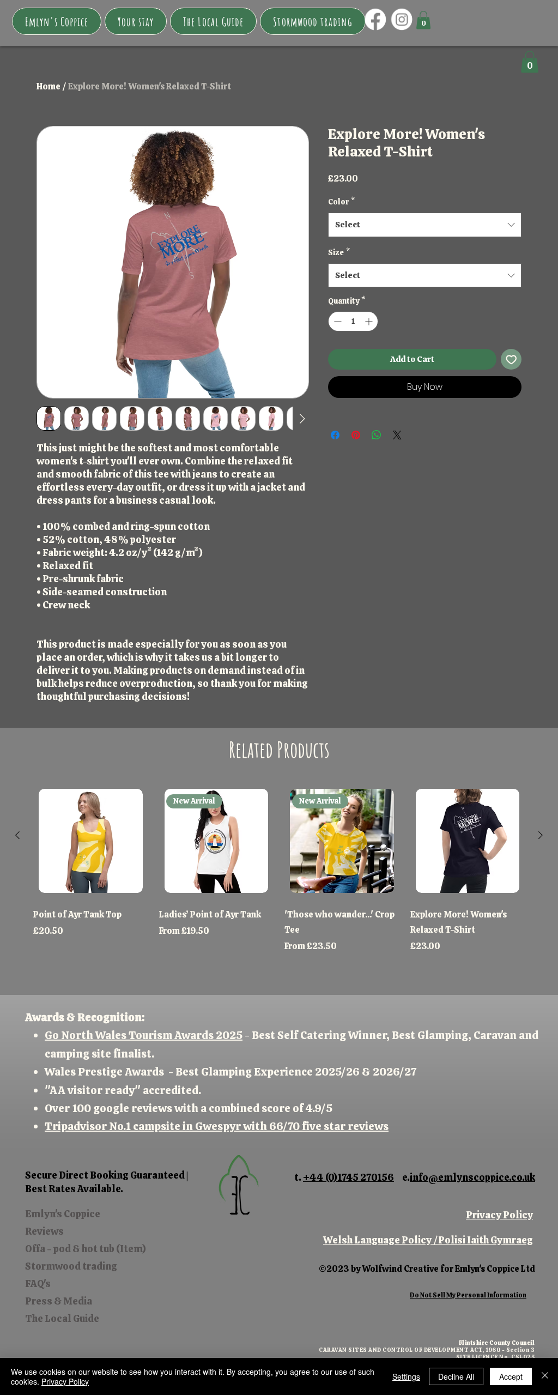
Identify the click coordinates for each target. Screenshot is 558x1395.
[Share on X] (397, 435)
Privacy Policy (499, 1215)
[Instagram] (402, 19)
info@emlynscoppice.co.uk (472, 1177)
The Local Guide (62, 1318)
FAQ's (38, 1283)
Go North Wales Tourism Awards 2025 (143, 1035)
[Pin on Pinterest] (355, 435)
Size (339, 252)
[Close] (544, 1376)
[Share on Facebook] (335, 435)
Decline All (456, 1376)
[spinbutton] (353, 321)
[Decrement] (336, 321)
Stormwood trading (71, 1266)
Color (341, 202)
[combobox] (424, 225)
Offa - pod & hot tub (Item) (85, 1248)
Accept (511, 1376)
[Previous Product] (17, 835)
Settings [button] (406, 1376)
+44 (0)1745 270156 (348, 1177)
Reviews (44, 1231)
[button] (136, 21)
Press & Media (58, 1301)
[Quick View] (90, 840)
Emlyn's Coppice (62, 1213)
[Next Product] (540, 835)
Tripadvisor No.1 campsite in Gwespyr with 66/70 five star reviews (217, 1126)
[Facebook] (375, 19)
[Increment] (370, 321)
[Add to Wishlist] (511, 359)
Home (48, 86)
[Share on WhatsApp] (376, 435)
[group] (279, 876)
